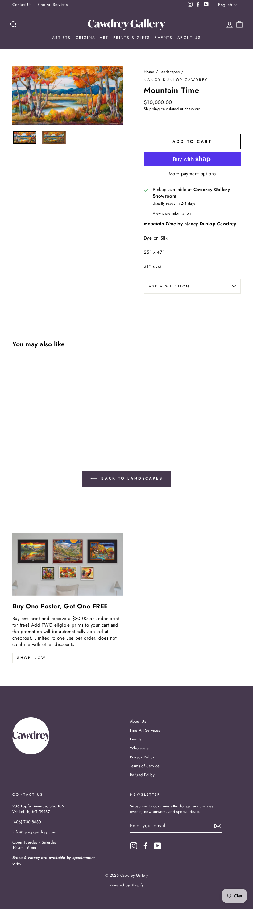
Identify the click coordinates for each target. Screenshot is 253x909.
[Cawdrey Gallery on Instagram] (133, 845)
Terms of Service (145, 766)
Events (163, 37)
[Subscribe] (218, 826)
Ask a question (169, 286)
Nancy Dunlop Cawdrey (176, 79)
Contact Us (21, 4)
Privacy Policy (142, 757)
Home (149, 72)
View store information (172, 213)
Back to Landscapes (131, 478)
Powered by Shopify (126, 885)
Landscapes (170, 72)
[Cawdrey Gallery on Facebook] (145, 845)
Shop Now (31, 658)
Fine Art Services (53, 4)
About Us (189, 37)
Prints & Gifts (131, 37)
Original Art (92, 37)
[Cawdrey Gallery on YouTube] (157, 845)
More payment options (192, 174)
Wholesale (139, 748)
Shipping (152, 109)
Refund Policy (142, 775)
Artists (61, 37)
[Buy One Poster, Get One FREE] (67, 564)
